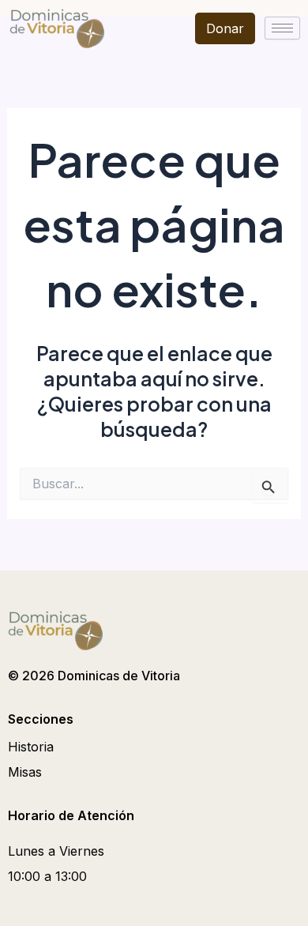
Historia (31, 747)
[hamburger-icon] (282, 28)
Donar (225, 28)
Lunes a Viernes (56, 851)
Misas (25, 772)
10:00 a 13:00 (47, 876)
